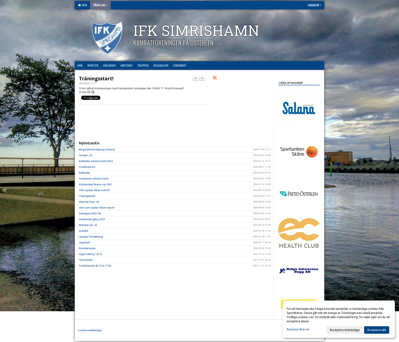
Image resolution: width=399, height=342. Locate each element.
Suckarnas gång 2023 (92, 219)
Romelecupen (87, 248)
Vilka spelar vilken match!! (94, 190)
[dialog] (339, 319)
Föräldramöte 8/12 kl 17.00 (95, 265)
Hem (83, 5)
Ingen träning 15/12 (90, 254)
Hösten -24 (85, 155)
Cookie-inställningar (90, 330)
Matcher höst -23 (89, 201)
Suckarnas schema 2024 (93, 178)
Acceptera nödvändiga (345, 330)
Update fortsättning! (91, 236)
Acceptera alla (376, 330)
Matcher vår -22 (88, 225)
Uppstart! (84, 242)
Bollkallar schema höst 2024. (96, 161)
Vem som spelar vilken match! (97, 207)
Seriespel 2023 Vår (90, 213)
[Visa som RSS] (215, 78)
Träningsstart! (96, 78)
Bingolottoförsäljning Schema (97, 149)
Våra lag (99, 5)
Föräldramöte (87, 167)
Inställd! (83, 230)
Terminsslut (86, 259)
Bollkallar (84, 172)
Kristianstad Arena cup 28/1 (95, 184)
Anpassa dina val (298, 329)
